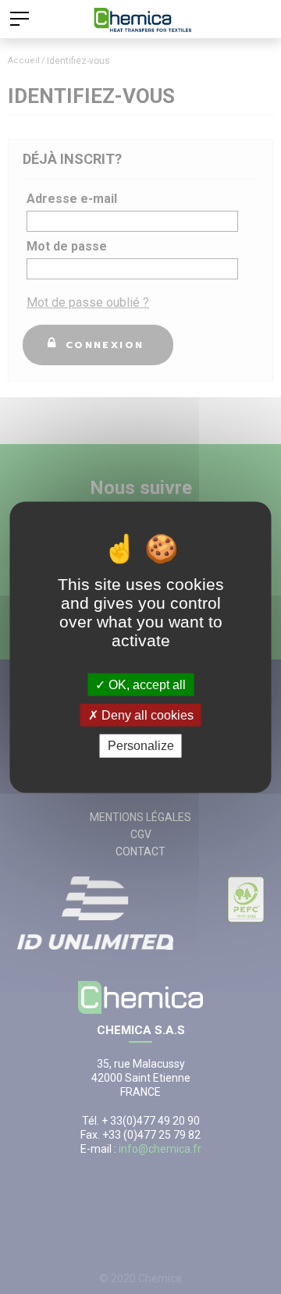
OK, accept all (145, 684)
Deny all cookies (146, 715)
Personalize (141, 745)
